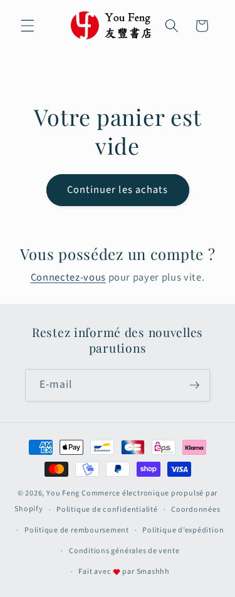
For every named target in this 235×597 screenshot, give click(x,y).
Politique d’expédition (183, 530)
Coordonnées (195, 509)
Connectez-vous (68, 277)
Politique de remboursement (76, 530)
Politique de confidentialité (107, 509)
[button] (28, 26)
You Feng (63, 493)
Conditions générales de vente (124, 551)
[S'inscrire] (194, 385)
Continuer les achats (118, 189)
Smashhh (153, 571)
